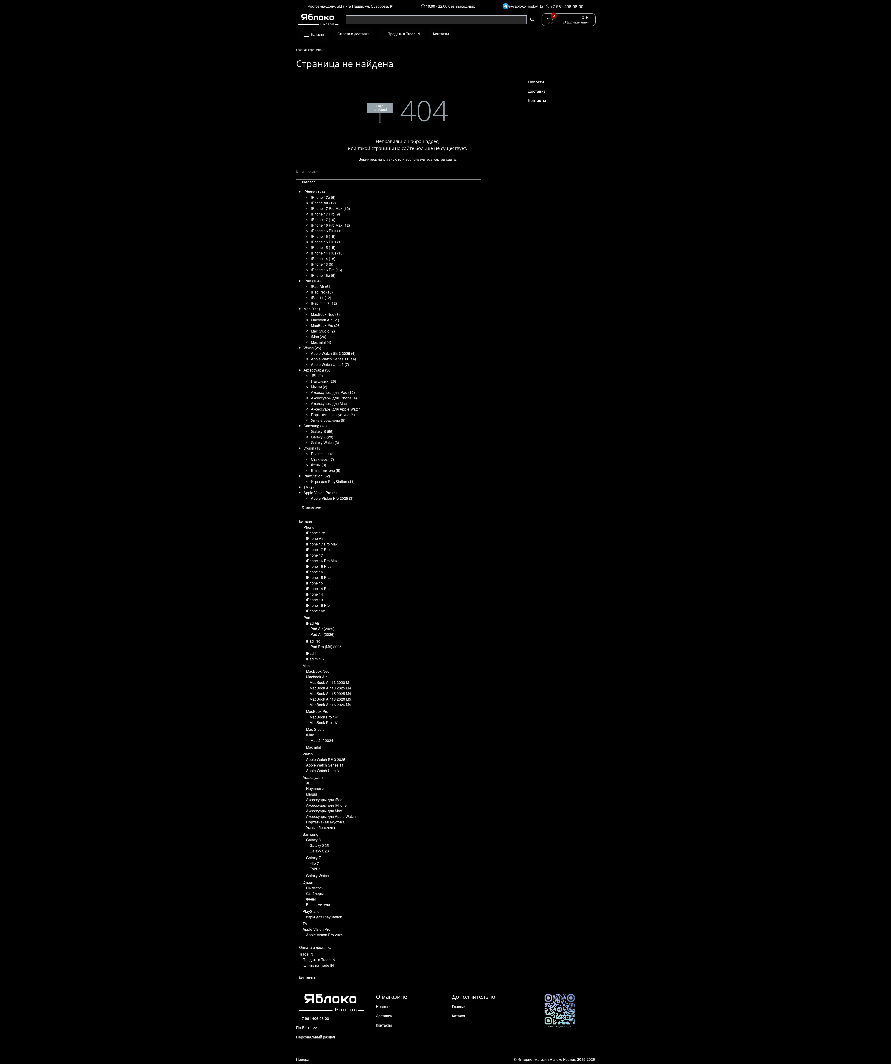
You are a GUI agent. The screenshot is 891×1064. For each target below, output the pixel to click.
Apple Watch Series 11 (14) (333, 359)
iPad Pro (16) (322, 292)
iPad (306, 617)
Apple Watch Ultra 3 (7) (330, 364)
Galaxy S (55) (322, 431)
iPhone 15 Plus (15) (327, 242)
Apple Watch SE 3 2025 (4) (333, 353)
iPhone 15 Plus (318, 577)
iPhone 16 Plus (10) (327, 230)
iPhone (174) (314, 191)
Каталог (306, 521)
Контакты (307, 977)
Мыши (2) (319, 386)
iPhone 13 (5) (322, 264)
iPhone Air (314, 538)
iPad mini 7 (315, 659)
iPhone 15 (314, 583)
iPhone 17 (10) (323, 219)
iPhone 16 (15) (323, 236)
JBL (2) (317, 375)
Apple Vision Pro (316, 929)
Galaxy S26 (319, 851)
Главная (459, 1006)
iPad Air (312, 623)
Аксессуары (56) (317, 370)
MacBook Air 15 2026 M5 (330, 704)
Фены (311, 899)
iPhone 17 (314, 555)
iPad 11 (312, 653)
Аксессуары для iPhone (326, 805)
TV (305, 923)
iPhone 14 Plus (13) (327, 253)
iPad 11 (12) (321, 297)
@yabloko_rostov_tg (526, 6)
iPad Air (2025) (322, 628)
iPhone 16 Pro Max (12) (330, 225)
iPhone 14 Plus (318, 588)
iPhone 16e (315, 611)
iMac (310, 735)
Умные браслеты (320, 827)
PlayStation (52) (316, 476)
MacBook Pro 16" (324, 722)
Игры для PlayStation (324, 917)
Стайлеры (315, 893)
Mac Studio (315, 729)
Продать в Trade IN (319, 959)
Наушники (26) (323, 381)
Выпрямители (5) (325, 470)
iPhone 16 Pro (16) (326, 269)
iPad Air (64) (321, 286)
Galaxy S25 (319, 845)
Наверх (302, 1059)
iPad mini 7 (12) (324, 303)
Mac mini (313, 747)
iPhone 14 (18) (323, 258)
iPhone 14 (314, 594)
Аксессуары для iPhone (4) (334, 398)
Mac (306, 665)
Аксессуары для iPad (324, 799)
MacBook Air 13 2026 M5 (330, 699)
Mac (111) (311, 308)
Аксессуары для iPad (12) (333, 392)
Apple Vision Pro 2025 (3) (332, 498)
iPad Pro (313, 641)
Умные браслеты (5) (328, 420)
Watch (308, 754)
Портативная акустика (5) (333, 414)
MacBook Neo (317, 671)
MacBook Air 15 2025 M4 (330, 693)
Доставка (537, 91)
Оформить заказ (575, 22)
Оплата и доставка (315, 947)
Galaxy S (313, 839)
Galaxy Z (313, 857)
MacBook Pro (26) (326, 325)
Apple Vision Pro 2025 (324, 934)
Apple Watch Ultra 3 (322, 770)
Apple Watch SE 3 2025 (325, 759)
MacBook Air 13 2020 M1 (330, 682)
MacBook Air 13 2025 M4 (330, 688)
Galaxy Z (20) (322, 437)
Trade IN (306, 954)
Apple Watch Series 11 (325, 765)
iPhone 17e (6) (323, 197)
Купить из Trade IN (318, 965)
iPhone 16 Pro (318, 605)
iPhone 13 (314, 599)
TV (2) (308, 487)
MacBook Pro (317, 711)
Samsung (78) (315, 425)
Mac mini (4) (321, 342)
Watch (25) (312, 347)
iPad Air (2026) (322, 634)
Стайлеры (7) (322, 459)
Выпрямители (318, 904)
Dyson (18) (312, 448)
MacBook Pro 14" (324, 717)
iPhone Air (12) (323, 203)
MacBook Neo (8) (325, 314)
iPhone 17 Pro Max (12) (330, 208)
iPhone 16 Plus (318, 566)
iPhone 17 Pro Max (322, 544)
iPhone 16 (314, 571)
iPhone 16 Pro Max (322, 560)
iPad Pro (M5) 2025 (326, 646)
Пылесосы (315, 888)
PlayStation (312, 911)
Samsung (310, 834)
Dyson (308, 882)
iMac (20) (318, 336)
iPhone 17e (315, 532)
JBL (309, 783)
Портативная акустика (325, 822)
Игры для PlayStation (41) (333, 481)
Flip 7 (314, 863)
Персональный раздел (315, 1037)
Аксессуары (313, 777)
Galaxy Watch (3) (325, 442)
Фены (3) (318, 464)
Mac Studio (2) (323, 331)
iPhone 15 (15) (323, 247)
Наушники (315, 788)
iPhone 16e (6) (323, 275)
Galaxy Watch (317, 875)
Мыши (311, 794)
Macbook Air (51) (325, 320)
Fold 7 (315, 868)
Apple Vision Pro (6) (320, 492)
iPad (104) (312, 281)
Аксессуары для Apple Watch (336, 409)
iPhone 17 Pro (318, 549)
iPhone (308, 527)
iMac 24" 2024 (321, 740)
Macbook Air (316, 676)
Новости (536, 82)
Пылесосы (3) (323, 453)
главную (390, 159)
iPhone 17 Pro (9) (325, 214)
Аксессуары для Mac (329, 403)
